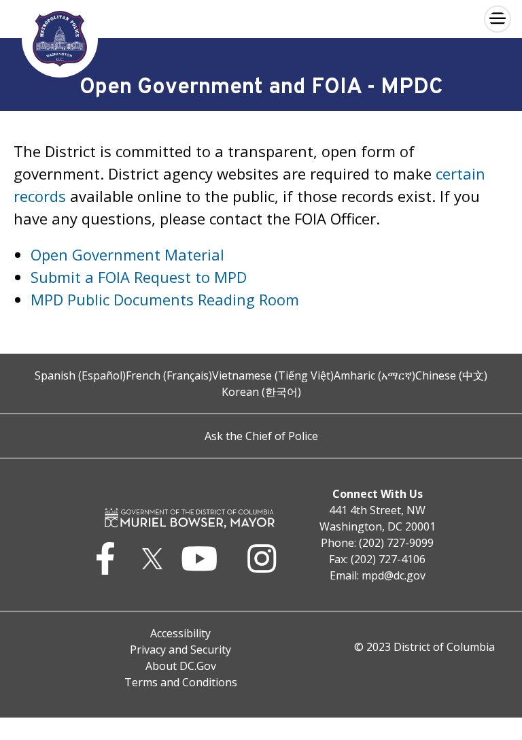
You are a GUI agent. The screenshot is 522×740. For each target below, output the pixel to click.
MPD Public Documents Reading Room (165, 299)
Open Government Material (127, 254)
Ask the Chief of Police (261, 435)
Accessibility (180, 633)
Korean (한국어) (261, 391)
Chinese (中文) (451, 375)
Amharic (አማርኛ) (374, 375)
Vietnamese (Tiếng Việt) (273, 375)
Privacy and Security (180, 649)
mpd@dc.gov (393, 575)
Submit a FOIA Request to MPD (139, 277)
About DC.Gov (180, 665)
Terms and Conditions (180, 682)
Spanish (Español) (80, 375)
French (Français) (169, 375)
